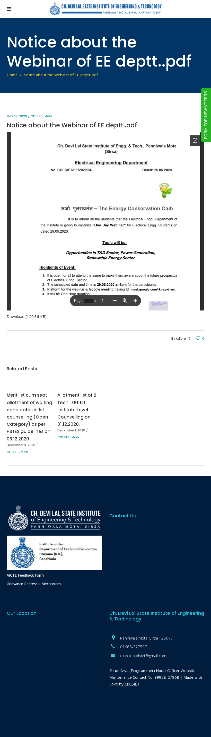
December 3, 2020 (21, 445)
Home (12, 74)
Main (48, 116)
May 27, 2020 (17, 116)
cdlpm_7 (183, 338)
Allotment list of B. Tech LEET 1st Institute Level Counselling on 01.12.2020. (77, 409)
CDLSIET (37, 116)
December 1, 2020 (71, 430)
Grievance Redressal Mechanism (34, 583)
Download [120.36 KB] (27, 316)
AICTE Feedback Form (25, 575)
